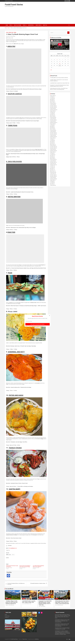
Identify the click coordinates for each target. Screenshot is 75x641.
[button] (37, 316)
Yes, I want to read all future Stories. (37, 324)
